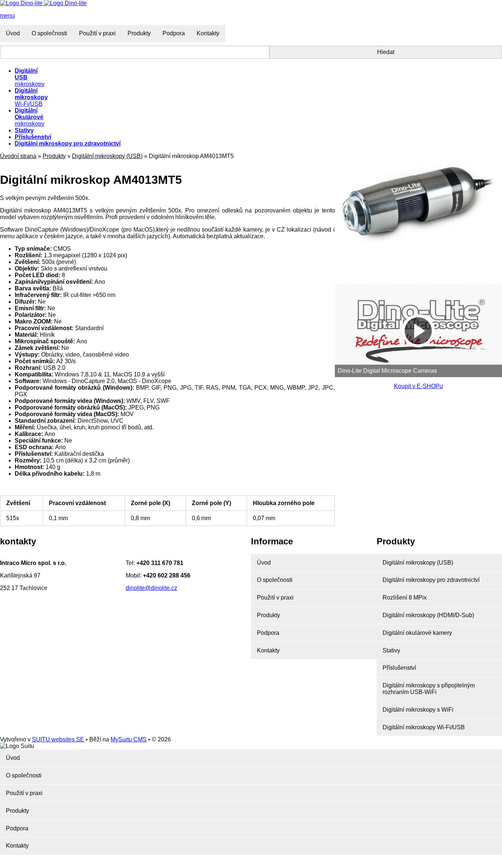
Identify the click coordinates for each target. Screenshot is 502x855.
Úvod (13, 33)
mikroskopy (29, 117)
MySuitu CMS (129, 739)
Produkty (139, 33)
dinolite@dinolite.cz (151, 588)
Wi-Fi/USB (31, 97)
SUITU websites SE (58, 739)
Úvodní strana (18, 156)
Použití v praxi (97, 33)
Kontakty (208, 33)
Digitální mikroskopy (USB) (107, 156)
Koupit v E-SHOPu (418, 386)
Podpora (173, 33)
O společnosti (49, 33)
